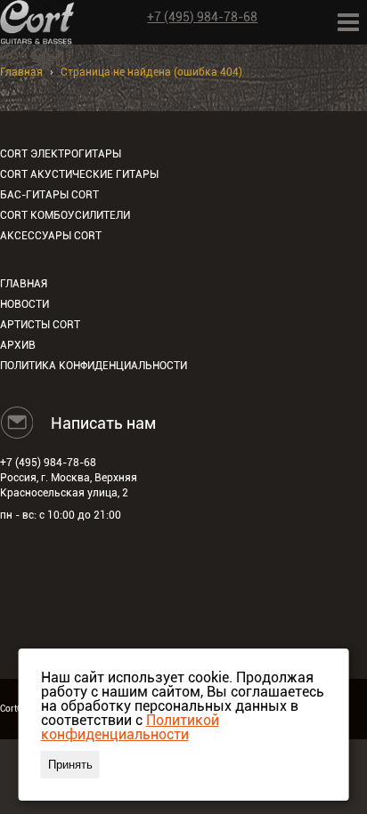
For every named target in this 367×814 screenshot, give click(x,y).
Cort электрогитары (60, 154)
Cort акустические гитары (79, 174)
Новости (24, 304)
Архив (18, 345)
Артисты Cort (40, 324)
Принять (70, 764)
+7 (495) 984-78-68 (202, 17)
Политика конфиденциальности (93, 365)
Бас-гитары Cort (49, 195)
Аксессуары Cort (51, 236)
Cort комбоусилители (65, 215)
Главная (21, 72)
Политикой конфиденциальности (130, 727)
